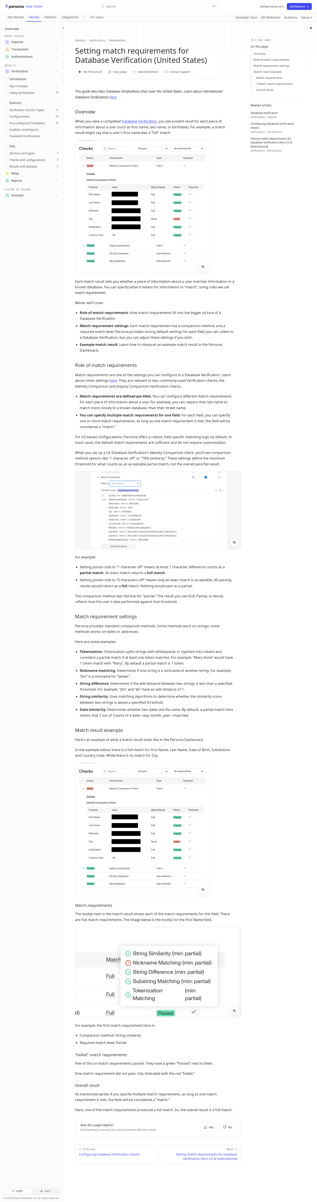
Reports (16, 181)
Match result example (267, 72)
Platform (50, 17)
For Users (97, 17)
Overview (260, 54)
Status (305, 17)
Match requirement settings (272, 66)
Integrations (70, 17)
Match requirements (269, 78)
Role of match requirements (271, 60)
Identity (34, 17)
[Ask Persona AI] (311, 28)
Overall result (264, 90)
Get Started (16, 17)
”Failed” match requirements (274, 84)
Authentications (22, 57)
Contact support (179, 72)
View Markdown (148, 72)
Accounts (17, 195)
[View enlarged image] (202, 266)
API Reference (271, 17)
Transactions (19, 49)
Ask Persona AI (92, 72)
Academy (290, 17)
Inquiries (17, 42)
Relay (15, 173)
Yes (211, 1127)
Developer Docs (246, 17)
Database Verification (139, 121)
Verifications (19, 71)
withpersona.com (272, 6)
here (113, 97)
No (230, 1127)
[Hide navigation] (63, 28)
